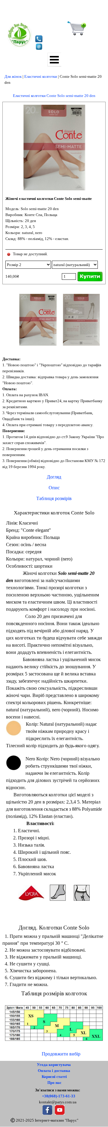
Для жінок (13, 76)
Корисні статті (54, 1076)
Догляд (54, 476)
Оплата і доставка (54, 1070)
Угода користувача (54, 1064)
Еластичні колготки (40, 76)
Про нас (54, 1082)
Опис (54, 487)
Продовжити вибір (61, 1053)
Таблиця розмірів (54, 498)
